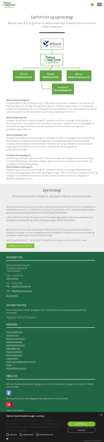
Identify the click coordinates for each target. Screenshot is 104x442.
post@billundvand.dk (21, 286)
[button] (35, 438)
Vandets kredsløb (14, 342)
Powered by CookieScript (93, 441)
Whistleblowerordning (16, 368)
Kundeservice (12, 335)
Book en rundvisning (15, 339)
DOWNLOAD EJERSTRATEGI (20, 246)
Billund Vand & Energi (8, 4)
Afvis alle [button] (81, 430)
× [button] (101, 415)
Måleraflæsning (13, 348)
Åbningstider (12, 295)
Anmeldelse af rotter (15, 345)
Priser (9, 365)
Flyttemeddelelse (14, 352)
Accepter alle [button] (81, 424)
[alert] (52, 427)
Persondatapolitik (14, 355)
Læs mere (23, 431)
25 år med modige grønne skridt (20, 362)
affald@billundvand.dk (22, 290)
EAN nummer (12, 278)
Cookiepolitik (12, 358)
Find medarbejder (14, 332)
